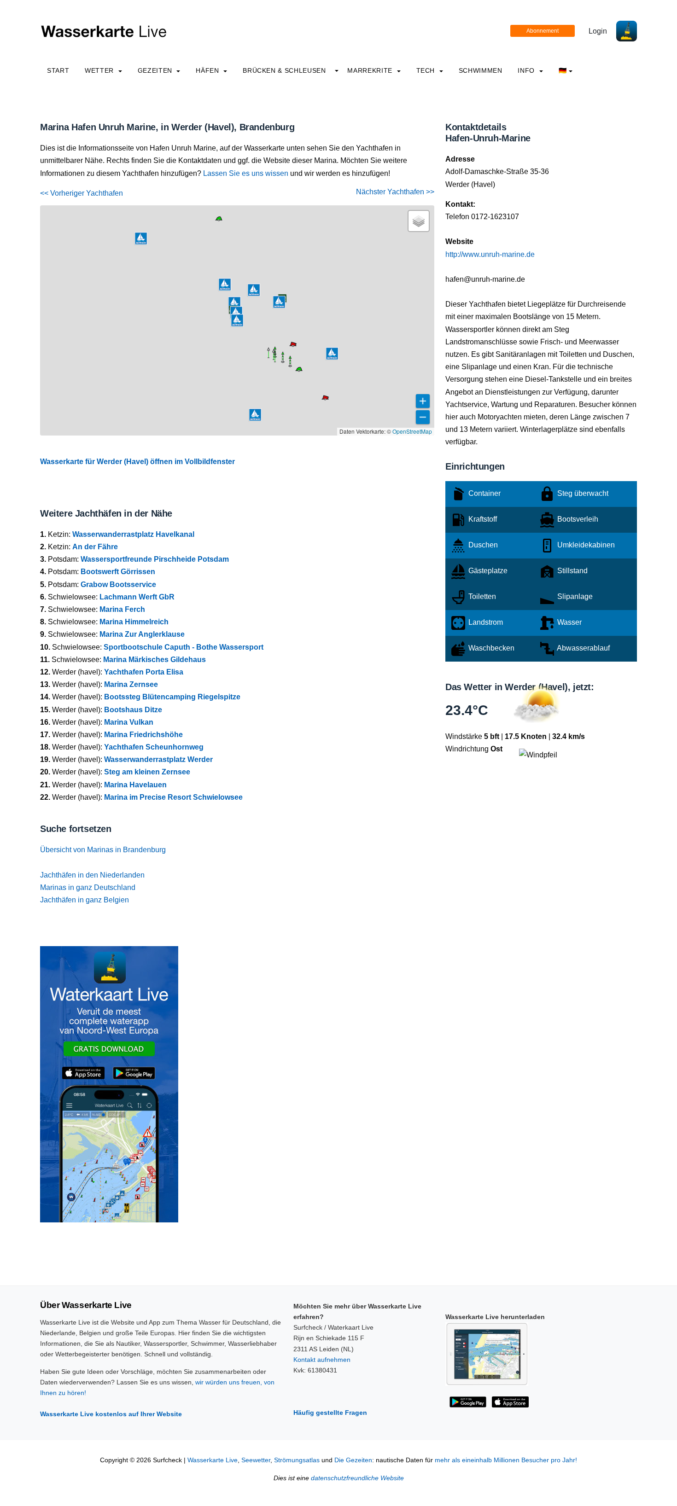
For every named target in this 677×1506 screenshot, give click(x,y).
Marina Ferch (122, 609)
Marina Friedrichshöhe (143, 734)
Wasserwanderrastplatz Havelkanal (133, 534)
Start (58, 70)
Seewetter (255, 1460)
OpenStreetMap (412, 431)
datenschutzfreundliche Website (357, 1478)
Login (598, 31)
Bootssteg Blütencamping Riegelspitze (172, 697)
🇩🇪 (563, 70)
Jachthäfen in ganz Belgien (84, 900)
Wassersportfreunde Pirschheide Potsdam (155, 559)
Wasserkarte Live (212, 1460)
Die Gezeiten (353, 1460)
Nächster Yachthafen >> (395, 192)
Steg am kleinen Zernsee (147, 772)
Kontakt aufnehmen (321, 1359)
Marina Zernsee (131, 684)
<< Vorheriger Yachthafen (81, 193)
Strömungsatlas (297, 1460)
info (527, 70)
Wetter (100, 70)
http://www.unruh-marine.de (490, 254)
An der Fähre (95, 547)
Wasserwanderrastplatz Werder (158, 759)
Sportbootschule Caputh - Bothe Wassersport (183, 647)
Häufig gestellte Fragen (330, 1412)
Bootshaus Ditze (133, 710)
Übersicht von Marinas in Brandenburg (103, 850)
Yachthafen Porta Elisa (143, 672)
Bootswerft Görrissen (118, 572)
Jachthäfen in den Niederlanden (92, 875)
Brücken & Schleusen (284, 70)
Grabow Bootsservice (118, 584)
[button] (275, 361)
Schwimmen (480, 70)
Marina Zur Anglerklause (142, 634)
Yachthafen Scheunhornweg (154, 747)
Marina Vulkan (128, 722)
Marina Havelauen (135, 785)
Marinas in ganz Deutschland (87, 887)
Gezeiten (156, 70)
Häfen (208, 70)
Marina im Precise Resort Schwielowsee (173, 797)
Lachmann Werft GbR (137, 597)
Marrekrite (370, 70)
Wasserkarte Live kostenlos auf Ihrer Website (111, 1414)
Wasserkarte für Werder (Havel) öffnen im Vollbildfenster (137, 461)
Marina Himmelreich (134, 622)
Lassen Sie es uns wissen (245, 173)
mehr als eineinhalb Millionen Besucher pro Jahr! (506, 1460)
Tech (426, 70)
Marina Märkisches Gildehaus (154, 659)
